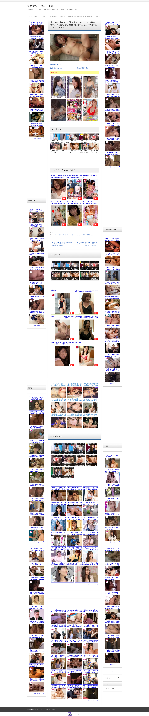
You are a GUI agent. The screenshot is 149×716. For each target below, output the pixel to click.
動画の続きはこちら (56, 68)
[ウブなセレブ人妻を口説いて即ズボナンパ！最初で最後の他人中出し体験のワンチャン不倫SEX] (74, 120)
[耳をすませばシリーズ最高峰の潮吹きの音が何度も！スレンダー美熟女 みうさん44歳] (58, 97)
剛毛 (84, 235)
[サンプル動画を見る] (63, 198)
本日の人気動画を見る (81, 68)
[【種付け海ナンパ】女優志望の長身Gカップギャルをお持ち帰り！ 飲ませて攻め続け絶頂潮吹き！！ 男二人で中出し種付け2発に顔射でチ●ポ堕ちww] (90, 120)
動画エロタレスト (92, 584)
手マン (57, 235)
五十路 (64, 235)
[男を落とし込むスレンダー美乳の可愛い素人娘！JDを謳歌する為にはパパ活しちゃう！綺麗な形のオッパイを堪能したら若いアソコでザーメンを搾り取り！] (58, 120)
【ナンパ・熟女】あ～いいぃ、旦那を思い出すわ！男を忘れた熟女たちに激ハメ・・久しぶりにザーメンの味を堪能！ (62, 244)
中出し (53, 235)
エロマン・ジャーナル (40, 6)
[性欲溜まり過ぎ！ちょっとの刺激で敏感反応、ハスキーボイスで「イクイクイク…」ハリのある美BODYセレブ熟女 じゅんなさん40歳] (74, 97)
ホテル (92, 235)
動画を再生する (54, 64)
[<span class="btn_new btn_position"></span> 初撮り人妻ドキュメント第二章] (90, 97)
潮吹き (61, 235)
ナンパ (53, 233)
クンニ (80, 235)
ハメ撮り (72, 235)
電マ (68, 235)
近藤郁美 (88, 235)
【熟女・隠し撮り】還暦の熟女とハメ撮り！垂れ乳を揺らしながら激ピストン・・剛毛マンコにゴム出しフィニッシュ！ (86, 244)
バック (76, 235)
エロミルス (112, 671)
